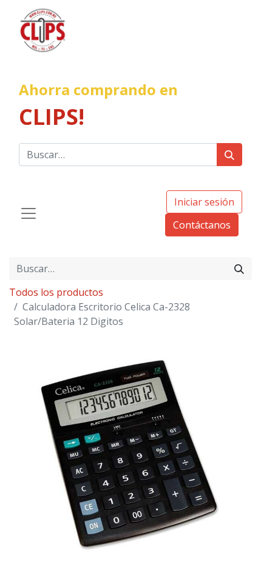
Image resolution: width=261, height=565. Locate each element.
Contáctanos (202, 225)
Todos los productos (56, 292)
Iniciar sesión (204, 202)
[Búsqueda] (229, 154)
